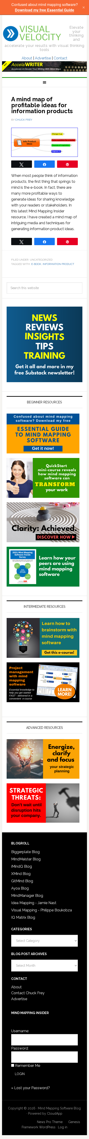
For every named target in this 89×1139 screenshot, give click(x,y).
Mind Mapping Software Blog (32, 33)
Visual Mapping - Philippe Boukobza (41, 910)
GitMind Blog (22, 881)
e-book (36, 264)
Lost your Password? (32, 1088)
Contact (60, 58)
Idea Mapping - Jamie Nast (33, 903)
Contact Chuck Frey (27, 993)
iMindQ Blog (21, 866)
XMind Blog (21, 874)
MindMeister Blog (26, 859)
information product (58, 264)
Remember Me (27, 1065)
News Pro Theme (50, 1122)
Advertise (43, 58)
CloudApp (54, 1113)
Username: (20, 1031)
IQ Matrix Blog (23, 917)
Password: (20, 1048)
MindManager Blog (27, 895)
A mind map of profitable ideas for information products (42, 105)
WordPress (47, 1127)
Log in (62, 1127)
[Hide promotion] (83, 7)
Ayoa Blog (20, 888)
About (27, 58)
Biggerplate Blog (25, 852)
